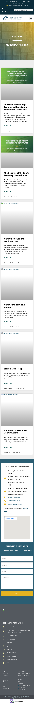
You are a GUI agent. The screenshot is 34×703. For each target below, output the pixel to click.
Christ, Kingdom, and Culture (14, 306)
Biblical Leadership (13, 368)
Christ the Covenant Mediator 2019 (14, 240)
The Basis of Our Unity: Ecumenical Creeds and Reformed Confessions (15, 107)
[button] (30, 18)
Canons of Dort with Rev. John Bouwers (16, 431)
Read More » (8, 126)
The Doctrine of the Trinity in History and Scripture (16, 174)
